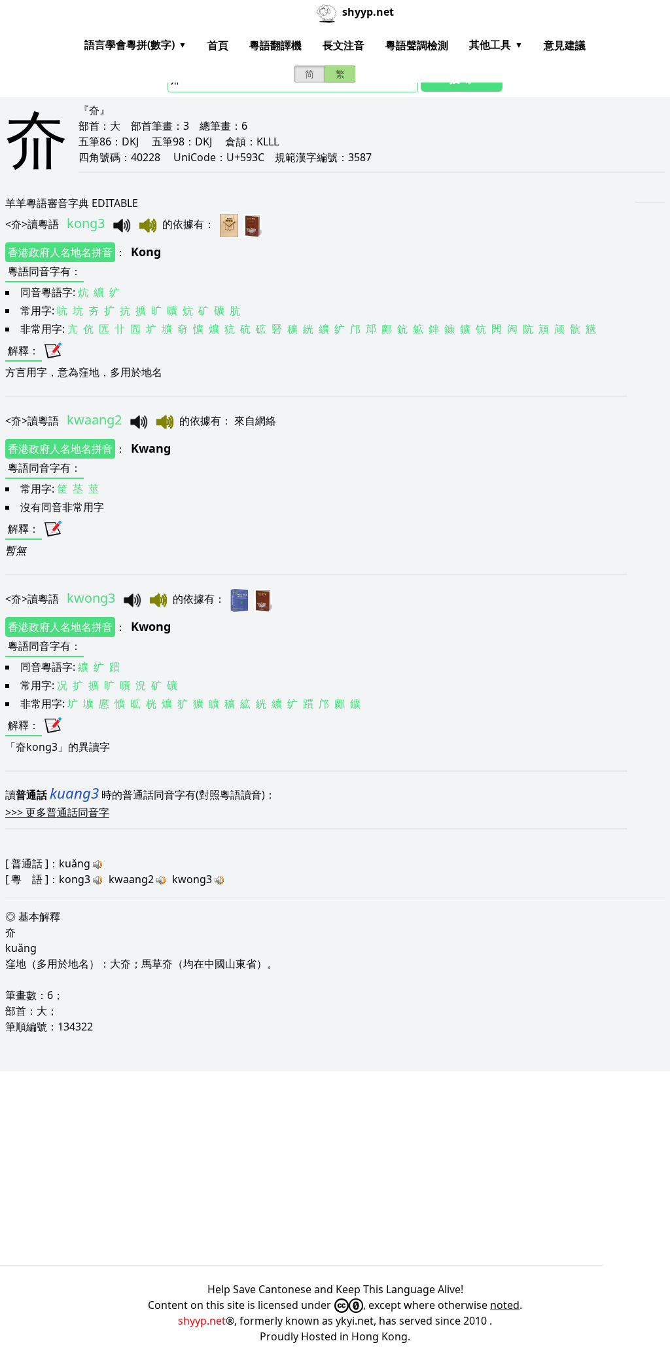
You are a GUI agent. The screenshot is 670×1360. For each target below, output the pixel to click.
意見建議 (565, 45)
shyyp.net (202, 1320)
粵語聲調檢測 (416, 45)
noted (505, 1305)
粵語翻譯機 (275, 45)
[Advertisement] (335, 1168)
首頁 (217, 45)
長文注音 (343, 45)
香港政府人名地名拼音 (60, 252)
